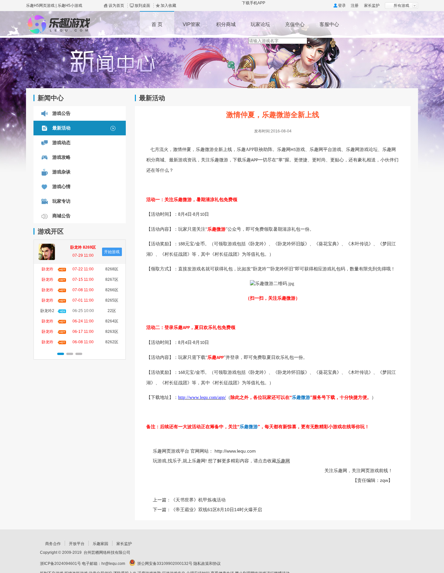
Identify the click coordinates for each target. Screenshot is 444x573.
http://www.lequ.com (235, 451)
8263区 (111, 331)
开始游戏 (112, 252)
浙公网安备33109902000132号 (164, 563)
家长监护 (372, 5)
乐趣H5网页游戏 (40, 5)
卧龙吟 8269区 (83, 247)
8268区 (111, 269)
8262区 (111, 342)
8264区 (111, 321)
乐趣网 (283, 460)
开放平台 (77, 543)
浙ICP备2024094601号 (60, 563)
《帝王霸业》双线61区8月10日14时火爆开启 (216, 509)
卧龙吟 (47, 269)
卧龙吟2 (47, 310)
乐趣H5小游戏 (70, 5)
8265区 (111, 300)
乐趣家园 (100, 543)
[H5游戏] (62, 21)
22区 (112, 310)
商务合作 (53, 543)
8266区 (111, 290)
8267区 (111, 279)
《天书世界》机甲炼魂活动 (198, 499)
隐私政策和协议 (207, 563)
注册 (355, 5)
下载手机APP (253, 3)
